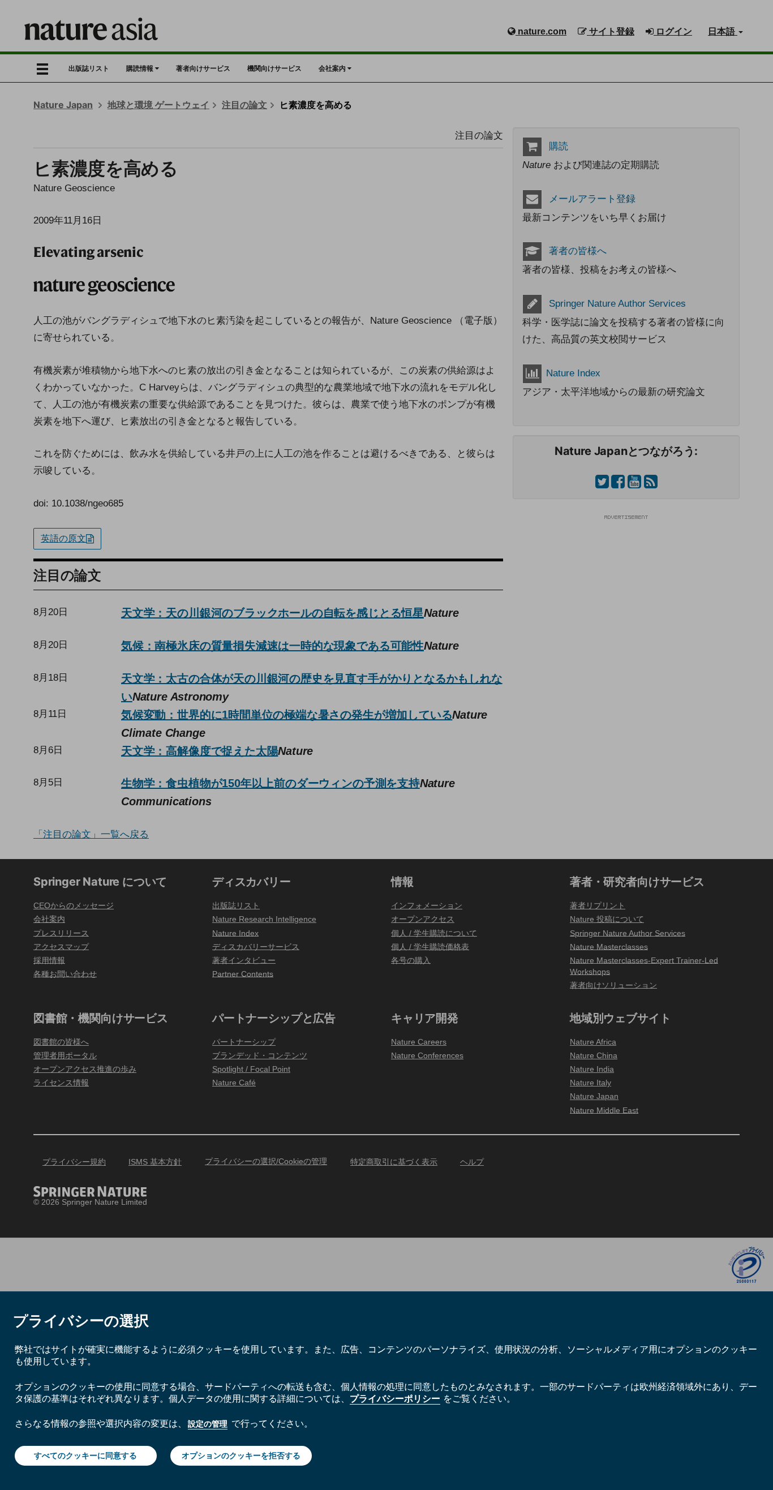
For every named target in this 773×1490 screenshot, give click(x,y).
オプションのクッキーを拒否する (241, 1455)
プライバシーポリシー (395, 1398)
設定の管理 (207, 1423)
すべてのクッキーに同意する (85, 1455)
